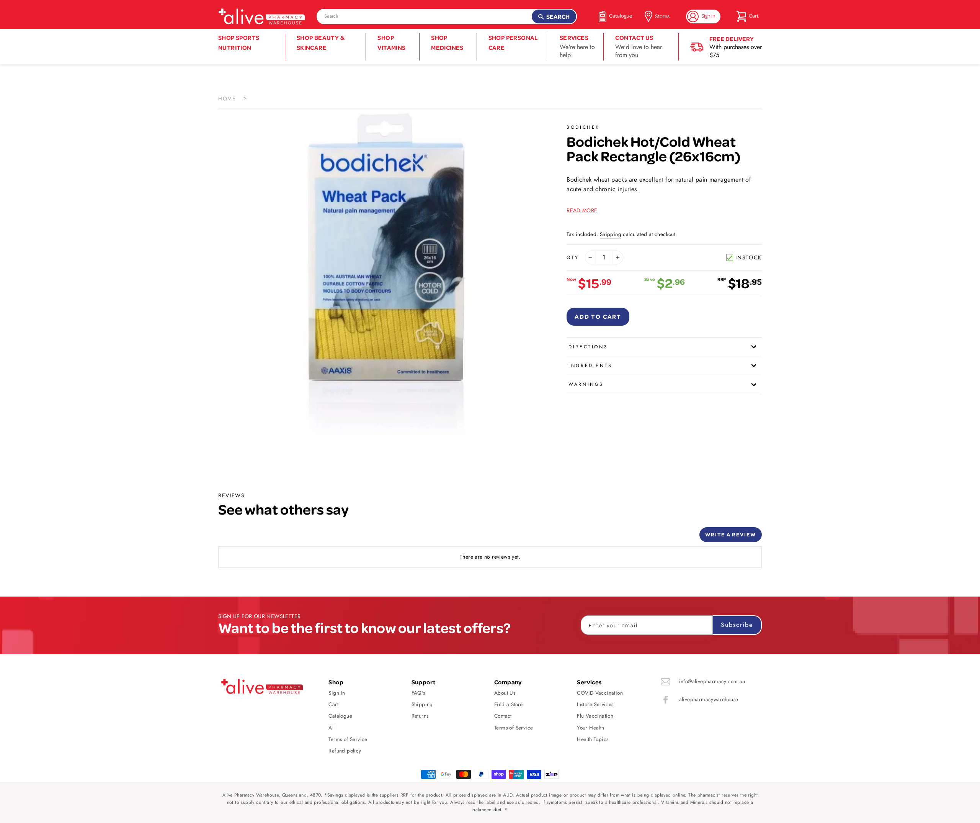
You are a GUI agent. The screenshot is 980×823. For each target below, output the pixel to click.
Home (227, 98)
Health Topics (592, 739)
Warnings (586, 384)
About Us (504, 693)
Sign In (336, 693)
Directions (588, 346)
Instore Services (595, 704)
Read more (582, 210)
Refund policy (344, 750)
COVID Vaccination (600, 693)
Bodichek (583, 127)
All (331, 727)
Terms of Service (347, 739)
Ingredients (590, 365)
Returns (420, 716)
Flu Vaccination (595, 716)
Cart (333, 704)
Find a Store (508, 704)
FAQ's (418, 693)
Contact (503, 716)
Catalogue (340, 716)
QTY (573, 257)
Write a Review (730, 534)
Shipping (610, 234)
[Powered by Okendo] (252, 537)
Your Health (590, 727)
